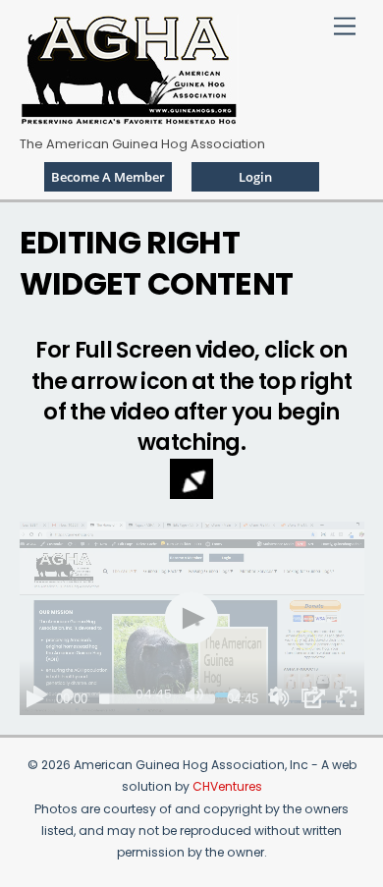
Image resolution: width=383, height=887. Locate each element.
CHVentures (227, 786)
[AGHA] (129, 117)
